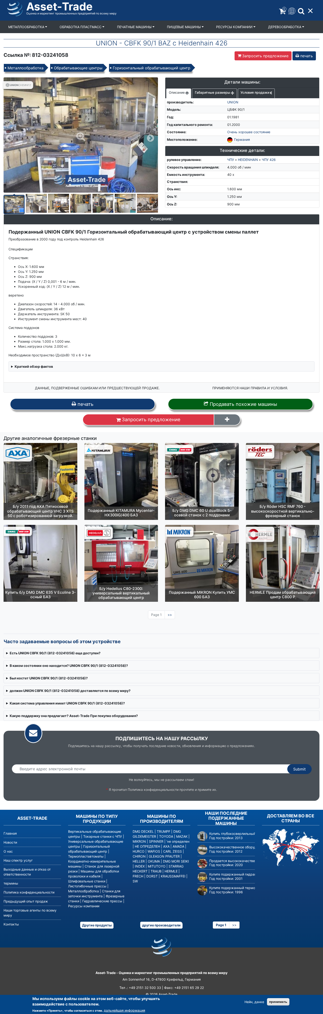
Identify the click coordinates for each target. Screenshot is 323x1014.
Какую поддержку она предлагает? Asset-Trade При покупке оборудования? (74, 716)
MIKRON (139, 841)
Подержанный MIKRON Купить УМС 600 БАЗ (202, 594)
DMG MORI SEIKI (176, 861)
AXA (166, 846)
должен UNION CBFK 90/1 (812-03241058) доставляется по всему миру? (70, 691)
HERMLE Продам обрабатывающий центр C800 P (283, 594)
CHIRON (139, 856)
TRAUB (156, 871)
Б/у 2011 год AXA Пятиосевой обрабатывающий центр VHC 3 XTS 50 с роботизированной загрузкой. (40, 511)
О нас (8, 851)
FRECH (138, 876)
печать (306, 55)
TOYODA (166, 836)
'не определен (177, 841)
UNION (232, 102)
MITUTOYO (157, 866)
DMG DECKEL (143, 831)
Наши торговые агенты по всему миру (30, 912)
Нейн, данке (254, 1002)
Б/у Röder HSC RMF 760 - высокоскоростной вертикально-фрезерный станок (282, 511)
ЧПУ (230, 160)
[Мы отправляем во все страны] (290, 848)
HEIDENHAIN (248, 160)
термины (11, 883)
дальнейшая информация (124, 1010)
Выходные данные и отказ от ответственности (27, 871)
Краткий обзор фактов (34, 366)
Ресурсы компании (234, 27)
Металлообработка (26, 27)
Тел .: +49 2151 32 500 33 (140, 988)
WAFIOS (154, 851)
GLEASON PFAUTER (164, 856)
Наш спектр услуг (18, 860)
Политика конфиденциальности (153, 790)
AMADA (178, 846)
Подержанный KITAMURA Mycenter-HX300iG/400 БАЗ (121, 512)
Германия (242, 139)
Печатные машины (135, 27)
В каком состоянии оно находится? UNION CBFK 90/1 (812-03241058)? (69, 666)
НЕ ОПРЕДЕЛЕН (147, 846)
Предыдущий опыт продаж (26, 901)
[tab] (178, 93)
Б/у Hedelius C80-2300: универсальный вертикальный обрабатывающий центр (121, 593)
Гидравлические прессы (102, 901)
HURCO (138, 851)
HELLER (139, 861)
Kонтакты (11, 924)
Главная (10, 833)
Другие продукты (97, 925)
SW (135, 881)
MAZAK (182, 836)
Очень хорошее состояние (248, 132)
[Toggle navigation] (291, 10)
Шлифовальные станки (86, 881)
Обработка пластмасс (81, 27)
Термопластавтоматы (86, 856)
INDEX (140, 866)
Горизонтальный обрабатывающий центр (151, 68)
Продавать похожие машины (242, 404)
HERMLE (171, 871)
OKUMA (154, 861)
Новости (10, 842)
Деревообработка (285, 27)
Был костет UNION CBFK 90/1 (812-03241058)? (49, 678)
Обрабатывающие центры (78, 68)
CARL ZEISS (172, 851)
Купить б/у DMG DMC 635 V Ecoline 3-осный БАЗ (40, 594)
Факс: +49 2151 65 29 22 (184, 988)
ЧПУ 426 (269, 160)
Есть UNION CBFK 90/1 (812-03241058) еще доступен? (55, 653)
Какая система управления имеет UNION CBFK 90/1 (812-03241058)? (67, 703)
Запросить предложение (265, 55)
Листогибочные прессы (87, 886)
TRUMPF (163, 831)
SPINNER (156, 841)
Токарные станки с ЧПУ (102, 836)
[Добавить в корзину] (227, 420)
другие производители (161, 925)
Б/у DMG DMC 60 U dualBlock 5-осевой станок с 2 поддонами (201, 512)
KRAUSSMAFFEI (173, 876)
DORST (152, 876)
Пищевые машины (184, 27)
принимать (278, 1002)
